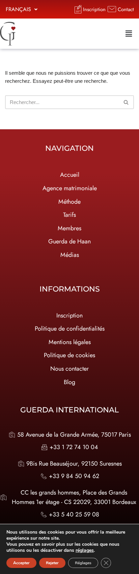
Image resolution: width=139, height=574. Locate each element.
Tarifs (69, 214)
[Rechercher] (126, 102)
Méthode (69, 201)
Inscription (69, 315)
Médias (69, 254)
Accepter (21, 563)
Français (18, 9)
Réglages (83, 563)
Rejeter (52, 563)
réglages (85, 550)
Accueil (69, 174)
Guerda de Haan (69, 241)
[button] (21, 9)
